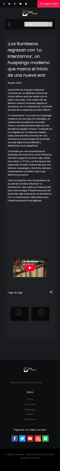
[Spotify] (26, 4)
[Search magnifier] (50, 24)
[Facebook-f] (4, 4)
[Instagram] (15, 4)
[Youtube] (20, 4)
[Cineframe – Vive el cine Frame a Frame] (30, 13)
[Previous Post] (19, 312)
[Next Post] (40, 312)
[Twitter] (9, 4)
